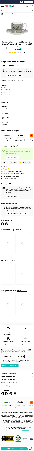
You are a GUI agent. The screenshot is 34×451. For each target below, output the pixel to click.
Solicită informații (13, 213)
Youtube (15, 393)
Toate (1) (4, 162)
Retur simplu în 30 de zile (8, 332)
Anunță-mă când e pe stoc (14, 448)
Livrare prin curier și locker (8, 343)
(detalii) (8, 192)
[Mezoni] (2, 14)
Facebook (2, 393)
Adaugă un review (13, 157)
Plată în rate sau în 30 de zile (25, 343)
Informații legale (6, 386)
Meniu (2, 6)
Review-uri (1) (21, 80)
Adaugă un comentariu (10, 178)
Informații (4, 80)
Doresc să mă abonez (9, 365)
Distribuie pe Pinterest (6, 223)
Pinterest (10, 393)
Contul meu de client (8, 376)
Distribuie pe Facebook (2, 223)
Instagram (6, 393)
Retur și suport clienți (8, 379)
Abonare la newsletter (15, 75)
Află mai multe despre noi (9, 383)
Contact (21, 2)
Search (31, 9)
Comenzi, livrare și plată (9, 373)
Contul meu (23, 5)
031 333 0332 (29, 2)
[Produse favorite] (27, 5)
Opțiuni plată (12, 80)
